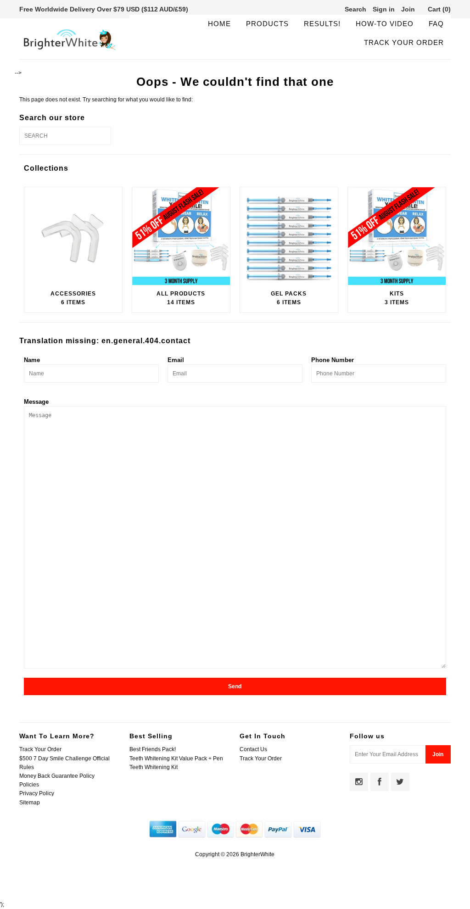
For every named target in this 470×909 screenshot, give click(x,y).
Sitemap (29, 802)
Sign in (384, 9)
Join (408, 9)
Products (267, 24)
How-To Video (385, 24)
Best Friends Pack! (152, 749)
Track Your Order (404, 42)
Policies (29, 784)
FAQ (436, 24)
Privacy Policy (36, 793)
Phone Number (332, 360)
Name (32, 360)
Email (176, 360)
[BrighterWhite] (69, 49)
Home (219, 24)
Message (36, 401)
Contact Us (253, 749)
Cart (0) (439, 9)
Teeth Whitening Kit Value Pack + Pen (176, 758)
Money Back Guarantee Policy (57, 776)
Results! (322, 24)
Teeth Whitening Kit (153, 767)
